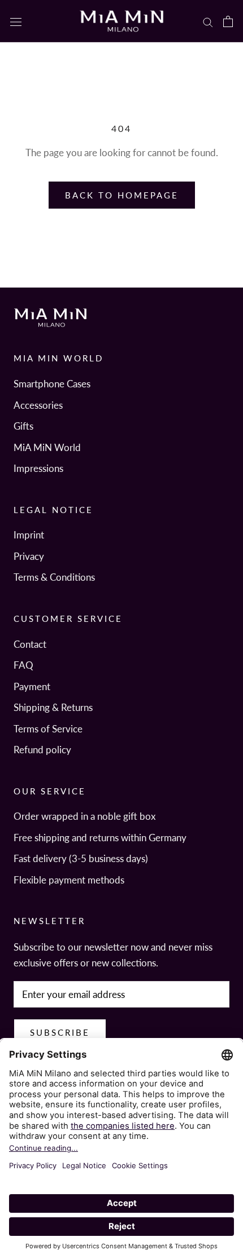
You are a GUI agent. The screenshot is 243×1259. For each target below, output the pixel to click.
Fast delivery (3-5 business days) (81, 858)
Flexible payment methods (69, 880)
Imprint (29, 535)
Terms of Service (48, 729)
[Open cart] (228, 21)
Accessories (38, 405)
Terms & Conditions (54, 577)
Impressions (38, 468)
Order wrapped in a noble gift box (84, 816)
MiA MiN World (47, 447)
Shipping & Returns (53, 707)
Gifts (23, 426)
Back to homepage (122, 195)
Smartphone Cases (52, 384)
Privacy (29, 556)
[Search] (208, 21)
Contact (30, 644)
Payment (32, 686)
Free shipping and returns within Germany (100, 837)
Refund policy (42, 750)
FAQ (23, 665)
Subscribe (60, 1032)
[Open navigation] (15, 21)
